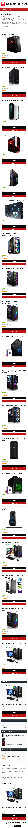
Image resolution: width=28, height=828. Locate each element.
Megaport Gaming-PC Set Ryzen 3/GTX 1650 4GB (14, 542)
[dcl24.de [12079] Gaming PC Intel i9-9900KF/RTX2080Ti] (14, 245)
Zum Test (14, 60)
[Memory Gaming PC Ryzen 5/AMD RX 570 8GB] (14, 77)
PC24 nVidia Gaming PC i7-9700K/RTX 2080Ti (13, 575)
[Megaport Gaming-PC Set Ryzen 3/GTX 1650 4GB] (14, 552)
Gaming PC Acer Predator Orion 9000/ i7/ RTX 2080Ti (13, 508)
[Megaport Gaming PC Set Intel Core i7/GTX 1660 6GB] (14, 655)
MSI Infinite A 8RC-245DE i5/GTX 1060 (11, 34)
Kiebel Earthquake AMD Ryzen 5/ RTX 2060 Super (14, 405)
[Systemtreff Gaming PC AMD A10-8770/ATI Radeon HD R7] (14, 485)
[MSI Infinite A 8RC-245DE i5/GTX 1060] (14, 44)
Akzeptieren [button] (17, 825)
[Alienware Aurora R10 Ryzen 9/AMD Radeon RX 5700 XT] (14, 112)
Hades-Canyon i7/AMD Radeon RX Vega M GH (13, 201)
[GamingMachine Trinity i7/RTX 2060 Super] (14, 145)
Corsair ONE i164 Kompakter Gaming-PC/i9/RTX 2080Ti (13, 439)
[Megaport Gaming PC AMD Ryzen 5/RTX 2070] (14, 278)
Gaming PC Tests (6, 9)
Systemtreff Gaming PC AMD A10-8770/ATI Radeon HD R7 (12, 474)
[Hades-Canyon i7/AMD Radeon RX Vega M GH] (14, 211)
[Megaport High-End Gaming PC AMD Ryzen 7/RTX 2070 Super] (14, 382)
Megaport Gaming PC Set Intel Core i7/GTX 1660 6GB (14, 644)
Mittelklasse (4, 725)
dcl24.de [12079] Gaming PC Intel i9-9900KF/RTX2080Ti (11, 234)
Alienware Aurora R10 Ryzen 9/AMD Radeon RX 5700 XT (13, 101)
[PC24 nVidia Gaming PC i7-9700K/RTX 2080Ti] (14, 585)
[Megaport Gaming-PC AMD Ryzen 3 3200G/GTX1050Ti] (14, 313)
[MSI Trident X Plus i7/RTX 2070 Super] (14, 178)
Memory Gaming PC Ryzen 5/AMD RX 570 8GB (13, 67)
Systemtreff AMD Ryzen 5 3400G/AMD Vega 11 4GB (13, 337)
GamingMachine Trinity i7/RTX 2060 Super (12, 135)
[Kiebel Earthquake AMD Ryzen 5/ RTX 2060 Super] (14, 415)
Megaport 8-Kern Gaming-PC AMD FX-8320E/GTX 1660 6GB (14, 609)
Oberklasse (4, 727)
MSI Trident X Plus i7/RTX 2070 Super (11, 168)
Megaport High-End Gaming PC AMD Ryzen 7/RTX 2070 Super (14, 371)
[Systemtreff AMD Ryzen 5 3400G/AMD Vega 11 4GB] (14, 348)
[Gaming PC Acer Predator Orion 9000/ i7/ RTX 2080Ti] (14, 519)
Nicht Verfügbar (14, 62)
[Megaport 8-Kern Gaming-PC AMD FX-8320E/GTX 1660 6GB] (14, 620)
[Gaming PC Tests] (14, 4)
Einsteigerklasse (5, 723)
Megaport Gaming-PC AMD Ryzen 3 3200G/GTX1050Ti (10, 302)
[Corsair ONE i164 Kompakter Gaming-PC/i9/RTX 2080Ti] (14, 450)
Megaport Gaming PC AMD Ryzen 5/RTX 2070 (13, 268)
